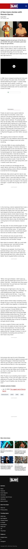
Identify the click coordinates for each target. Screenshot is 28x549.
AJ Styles (3, 522)
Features (3, 490)
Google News (4, 537)
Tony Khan (3, 530)
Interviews (3, 495)
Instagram (3, 541)
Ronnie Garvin (4, 394)
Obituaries (3, 499)
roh (1, 528)
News (2, 488)
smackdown (4, 524)
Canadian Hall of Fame (6, 497)
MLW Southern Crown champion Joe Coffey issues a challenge (20, 452)
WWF (22, 394)
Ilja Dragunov (4, 518)
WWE (17, 394)
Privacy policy (4, 509)
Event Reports (4, 493)
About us (3, 507)
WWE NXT (3, 526)
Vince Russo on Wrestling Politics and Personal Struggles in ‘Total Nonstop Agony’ (20, 468)
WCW (12, 394)
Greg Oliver (3, 17)
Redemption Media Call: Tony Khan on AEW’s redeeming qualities (7, 467)
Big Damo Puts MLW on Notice (7, 451)
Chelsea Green (4, 520)
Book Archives (4, 501)
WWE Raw (3, 516)
